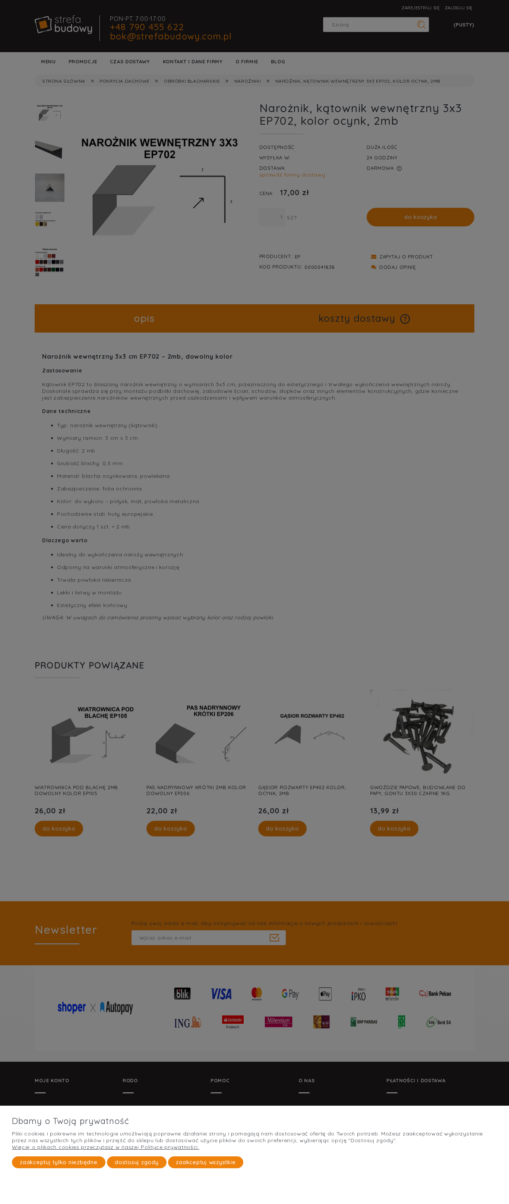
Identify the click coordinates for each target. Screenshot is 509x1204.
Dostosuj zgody (137, 1162)
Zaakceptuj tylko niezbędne (59, 1162)
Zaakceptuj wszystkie (205, 1162)
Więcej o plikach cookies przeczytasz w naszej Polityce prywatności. (105, 1147)
